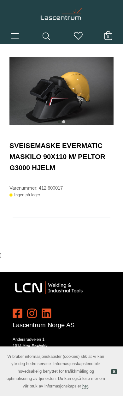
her (85, 386)
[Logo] (61, 11)
